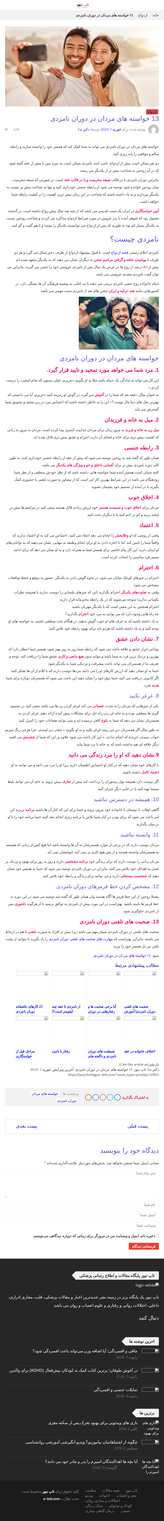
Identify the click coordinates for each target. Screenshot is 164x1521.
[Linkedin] (95, 1097)
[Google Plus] (103, 1097)
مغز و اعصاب (126, 1496)
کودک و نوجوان (120, 1506)
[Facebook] (117, 1097)
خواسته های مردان (45, 1094)
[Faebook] (156, 1328)
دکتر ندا (83, 129)
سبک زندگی (94, 1506)
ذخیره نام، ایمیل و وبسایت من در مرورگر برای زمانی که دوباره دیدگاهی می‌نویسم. (94, 1236)
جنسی (125, 1511)
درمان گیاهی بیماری (99, 1511)
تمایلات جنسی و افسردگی (116, 1389)
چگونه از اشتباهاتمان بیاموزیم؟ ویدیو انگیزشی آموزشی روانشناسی (81, 1442)
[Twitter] (110, 1097)
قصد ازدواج (119, 253)
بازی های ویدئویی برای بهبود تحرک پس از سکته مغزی (93, 1422)
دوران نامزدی (66, 1101)
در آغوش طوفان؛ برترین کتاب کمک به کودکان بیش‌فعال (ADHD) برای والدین (73, 1370)
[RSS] (144, 1328)
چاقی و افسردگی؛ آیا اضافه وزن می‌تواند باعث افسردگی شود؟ (85, 1351)
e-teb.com (51, 1499)
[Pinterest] (88, 1097)
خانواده (104, 1496)
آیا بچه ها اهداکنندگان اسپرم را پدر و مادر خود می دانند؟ (91, 1461)
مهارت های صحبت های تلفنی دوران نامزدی (81, 939)
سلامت (90, 1490)
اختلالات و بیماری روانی (102, 1501)
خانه (155, 15)
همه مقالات (110, 1490)
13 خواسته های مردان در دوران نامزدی (121, 956)
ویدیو (89, 1496)
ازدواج (143, 15)
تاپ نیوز (48, 1492)
